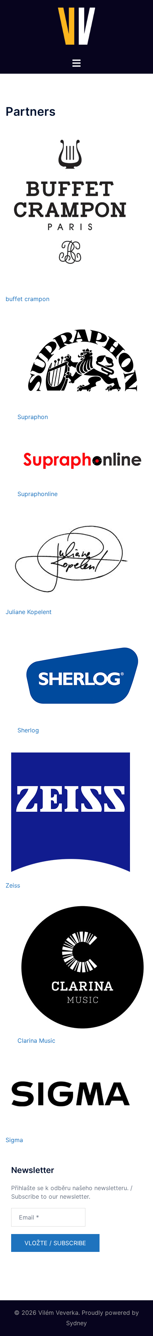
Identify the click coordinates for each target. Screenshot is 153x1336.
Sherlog (28, 730)
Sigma (14, 1140)
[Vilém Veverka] (76, 28)
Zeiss (13, 885)
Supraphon (32, 417)
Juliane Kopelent (29, 612)
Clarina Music (36, 1040)
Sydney (76, 1323)
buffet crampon (27, 299)
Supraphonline (37, 494)
